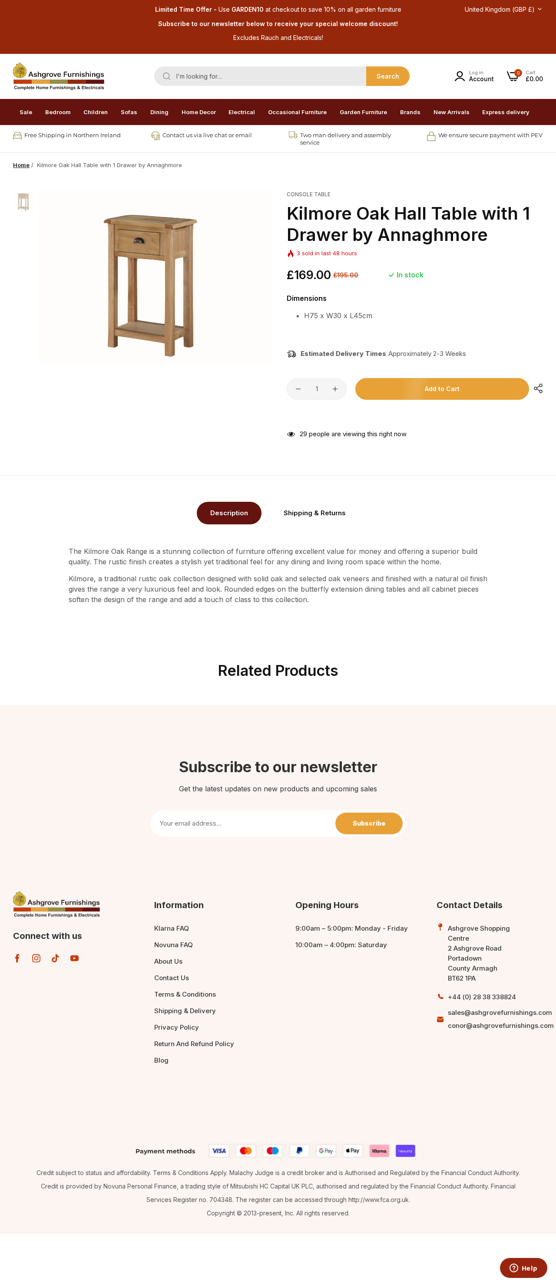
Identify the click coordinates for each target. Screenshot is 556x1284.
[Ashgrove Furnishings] (58, 76)
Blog (161, 1060)
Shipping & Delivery (185, 1011)
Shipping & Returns (315, 513)
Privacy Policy (176, 1027)
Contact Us (171, 978)
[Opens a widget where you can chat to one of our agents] (523, 1269)
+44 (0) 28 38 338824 (482, 997)
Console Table (309, 194)
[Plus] (335, 389)
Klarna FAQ (171, 928)
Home (21, 164)
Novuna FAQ (173, 945)
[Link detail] (17, 958)
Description (229, 513)
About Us (168, 961)
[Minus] (298, 389)
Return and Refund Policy (194, 1044)
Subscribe (369, 823)
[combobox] (282, 76)
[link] (58, 112)
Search (388, 76)
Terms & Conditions (185, 994)
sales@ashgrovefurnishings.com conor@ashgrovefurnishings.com (501, 1019)
